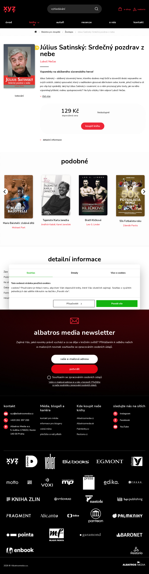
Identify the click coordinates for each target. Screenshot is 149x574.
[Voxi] (47, 482)
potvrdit (74, 369)
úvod (9, 22)
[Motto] (12, 482)
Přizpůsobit (72, 303)
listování (19, 95)
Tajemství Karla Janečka (56, 220)
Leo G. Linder (93, 224)
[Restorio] (136, 550)
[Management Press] (68, 482)
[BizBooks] (76, 461)
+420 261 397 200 (19, 420)
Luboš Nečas (48, 61)
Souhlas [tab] (31, 273)
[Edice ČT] (73, 516)
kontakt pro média (49, 418)
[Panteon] (96, 516)
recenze (86, 22)
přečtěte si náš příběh (50, 434)
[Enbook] (20, 550)
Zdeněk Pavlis (130, 225)
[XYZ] (12, 461)
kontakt (139, 22)
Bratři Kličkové (93, 220)
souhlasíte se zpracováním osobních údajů (87, 347)
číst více (46, 96)
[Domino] (31, 461)
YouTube (124, 426)
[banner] (11, 9)
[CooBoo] (30, 482)
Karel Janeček (63, 224)
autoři (60, 22)
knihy (33, 22)
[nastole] (94, 499)
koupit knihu (92, 126)
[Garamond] (90, 535)
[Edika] (111, 482)
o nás (112, 22)
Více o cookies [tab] (118, 273)
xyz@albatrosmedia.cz (21, 413)
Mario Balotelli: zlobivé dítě (18, 223)
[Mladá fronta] (56, 535)
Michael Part (18, 227)
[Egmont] (109, 461)
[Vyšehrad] (62, 499)
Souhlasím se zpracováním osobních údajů (77, 377)
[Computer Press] (88, 482)
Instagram (125, 413)
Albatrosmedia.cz (85, 418)
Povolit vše (117, 303)
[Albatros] (136, 461)
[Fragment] (19, 516)
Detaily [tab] (74, 273)
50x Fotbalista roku (130, 221)
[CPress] (135, 482)
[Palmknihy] (127, 516)
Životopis (69, 32)
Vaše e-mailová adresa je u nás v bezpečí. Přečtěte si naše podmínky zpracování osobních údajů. (74, 384)
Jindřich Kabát (48, 224)
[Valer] (50, 461)
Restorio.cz (82, 434)
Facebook (125, 420)
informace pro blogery (51, 423)
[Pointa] (20, 535)
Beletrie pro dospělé (50, 32)
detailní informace (52, 139)
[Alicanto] (49, 516)
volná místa (46, 428)
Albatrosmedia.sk (85, 423)
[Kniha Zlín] (23, 499)
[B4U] (130, 499)
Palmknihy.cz (83, 428)
